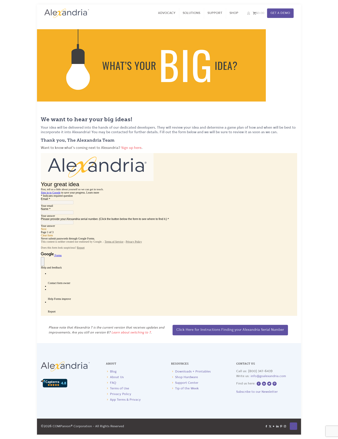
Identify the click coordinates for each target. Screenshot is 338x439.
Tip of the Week (187, 388)
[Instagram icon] (285, 426)
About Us (117, 377)
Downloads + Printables (193, 371)
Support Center (186, 382)
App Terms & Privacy (125, 399)
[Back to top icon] (293, 426)
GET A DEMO (280, 13)
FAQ (113, 382)
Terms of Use (119, 388)
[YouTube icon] (274, 426)
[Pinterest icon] (281, 426)
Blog (113, 371)
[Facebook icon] (266, 426)
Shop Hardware (186, 377)
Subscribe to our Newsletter (257, 391)
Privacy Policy (120, 394)
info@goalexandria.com (268, 376)
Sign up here (131, 148)
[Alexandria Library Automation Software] (66, 13)
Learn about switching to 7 (131, 332)
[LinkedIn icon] (277, 426)
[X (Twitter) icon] (270, 426)
